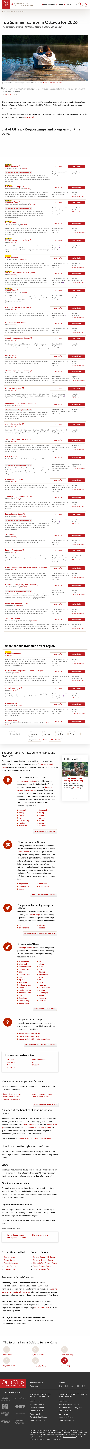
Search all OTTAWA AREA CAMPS (45, 1105)
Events (68, 4)
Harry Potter (43, 974)
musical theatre (44, 988)
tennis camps (31, 790)
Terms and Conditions (69, 1437)
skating (22, 823)
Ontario (22, 11)
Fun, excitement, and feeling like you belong (64, 779)
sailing (41, 821)
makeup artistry (25, 985)
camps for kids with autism (29, 1034)
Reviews (51, 4)
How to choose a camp (15, 1235)
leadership (43, 884)
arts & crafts (23, 964)
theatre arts (43, 998)
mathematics (24, 886)
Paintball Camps (10, 1269)
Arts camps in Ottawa (25, 948)
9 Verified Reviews (78, 628)
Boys (9, 1065)
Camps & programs (11, 11)
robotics (42, 928)
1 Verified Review (77, 332)
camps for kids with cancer (29, 1036)
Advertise (34, 1386)
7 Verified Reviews (78, 282)
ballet (41, 967)
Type (43, 731)
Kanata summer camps (12, 1097)
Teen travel (11, 1062)
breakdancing (24, 969)
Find (45, 4)
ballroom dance (25, 967)
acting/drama (24, 961)
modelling (42, 985)
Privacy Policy (34, 1439)
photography (43, 993)
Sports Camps (9, 1257)
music (21, 988)
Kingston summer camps (41, 1097)
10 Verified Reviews (78, 232)
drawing (42, 972)
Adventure (10, 1060)
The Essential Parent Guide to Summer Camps (31, 1342)
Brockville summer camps (13, 1094)
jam (40, 980)
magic (41, 982)
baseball (22, 810)
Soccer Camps (9, 1260)
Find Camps (63, 1401)
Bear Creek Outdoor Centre (52, 83)
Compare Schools (37, 1408)
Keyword (12, 731)
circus (41, 969)
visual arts (43, 1001)
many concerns (30, 1125)
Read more (28, 117)
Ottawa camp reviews (40, 1235)
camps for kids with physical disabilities (34, 1039)
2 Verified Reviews (78, 544)
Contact (62, 1383)
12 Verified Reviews (78, 713)
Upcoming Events (66, 1417)
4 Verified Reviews (78, 196)
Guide (60, 4)
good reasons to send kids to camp (37, 1128)
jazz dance (23, 982)
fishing (41, 813)
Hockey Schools (10, 1266)
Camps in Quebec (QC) (41, 1269)
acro (40, 961)
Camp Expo (63, 1414)
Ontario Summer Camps (42, 1266)
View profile (58, 167)
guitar (41, 977)
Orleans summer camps (12, 1099)
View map (24, 168)
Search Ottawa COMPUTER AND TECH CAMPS (39, 933)
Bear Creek (9, 94)
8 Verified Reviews (78, 267)
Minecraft (42, 925)
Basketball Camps (11, 1263)
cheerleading (44, 810)
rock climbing (24, 821)
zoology (22, 889)
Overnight (35, 1065)
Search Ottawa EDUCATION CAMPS (42, 894)
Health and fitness (39, 1060)
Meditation (11, 1067)
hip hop (22, 980)
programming (24, 928)
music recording (25, 990)
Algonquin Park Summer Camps (45, 1263)
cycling (21, 813)
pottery (41, 995)
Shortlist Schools (37, 1404)
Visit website (76, 167)
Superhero (23, 998)
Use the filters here (41, 1308)
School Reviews (36, 1411)
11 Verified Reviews (78, 380)
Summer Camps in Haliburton (44, 1257)
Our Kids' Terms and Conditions (68, 1430)
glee (20, 977)
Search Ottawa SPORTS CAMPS (44, 831)
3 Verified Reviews (78, 317)
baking (41, 964)
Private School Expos (38, 1417)
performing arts (25, 993)
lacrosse (42, 818)
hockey (41, 815)
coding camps (35, 915)
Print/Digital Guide (37, 1420)
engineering (23, 884)
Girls (33, 1062)
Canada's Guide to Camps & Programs (73, 1395)
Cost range (72, 731)
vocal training (24, 1001)
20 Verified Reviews (78, 468)
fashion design (24, 974)
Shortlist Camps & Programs (70, 1408)
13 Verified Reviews (78, 212)
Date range (58, 731)
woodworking (24, 1003)
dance (21, 972)
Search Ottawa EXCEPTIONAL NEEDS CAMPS (39, 1044)
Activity (30, 736)
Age (31, 731)
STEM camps (44, 886)
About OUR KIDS (36, 1383)
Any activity (33, 740)
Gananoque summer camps (42, 1094)
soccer (41, 823)
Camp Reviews (65, 1411)
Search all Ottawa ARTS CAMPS (44, 1008)
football (22, 815)
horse (21, 818)
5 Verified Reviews (78, 506)
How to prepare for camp (16, 1238)
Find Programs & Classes (69, 1404)
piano (21, 995)
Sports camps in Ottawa (26, 781)
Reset (45, 740)
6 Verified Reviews (78, 524)
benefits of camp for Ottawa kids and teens (34, 1139)
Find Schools (35, 1401)
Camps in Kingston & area (43, 1260)
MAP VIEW (56, 740)
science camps (23, 852)
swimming (23, 826)
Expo (74, 4)
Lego (21, 925)
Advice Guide (35, 1414)
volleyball (42, 826)
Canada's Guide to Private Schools (40, 1395)
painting (42, 990)
